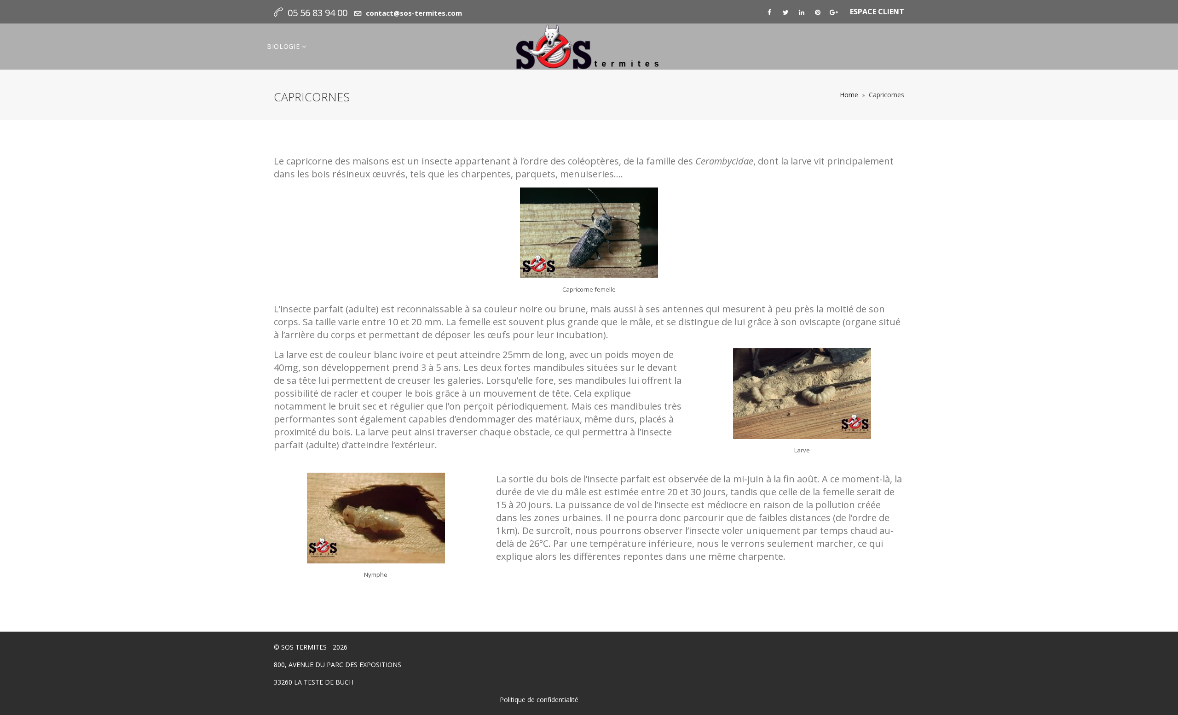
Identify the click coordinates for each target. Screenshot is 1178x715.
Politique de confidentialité (539, 699)
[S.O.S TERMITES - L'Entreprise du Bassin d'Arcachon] (589, 46)
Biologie (284, 46)
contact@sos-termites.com (414, 13)
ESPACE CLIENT (877, 11)
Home (849, 94)
